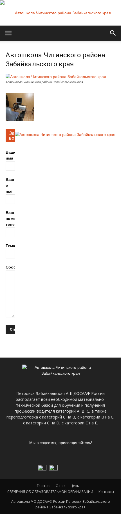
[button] (113, 33)
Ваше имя (11, 155)
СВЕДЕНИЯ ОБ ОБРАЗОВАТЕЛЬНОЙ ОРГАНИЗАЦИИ (50, 491)
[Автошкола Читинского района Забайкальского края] (56, 76)
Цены (75, 485)
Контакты (106, 491)
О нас (60, 485)
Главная (43, 485)
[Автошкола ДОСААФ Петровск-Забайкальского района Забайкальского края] (60, 13)
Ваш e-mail (10, 185)
